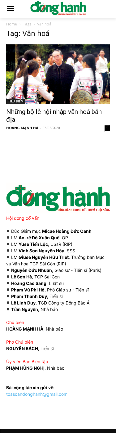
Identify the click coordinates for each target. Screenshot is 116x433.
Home (11, 24)
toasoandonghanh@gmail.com (36, 394)
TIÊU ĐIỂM (16, 101)
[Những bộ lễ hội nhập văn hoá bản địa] (58, 74)
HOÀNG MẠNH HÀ (22, 127)
